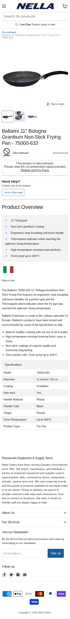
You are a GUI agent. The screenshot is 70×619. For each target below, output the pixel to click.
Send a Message (13, 192)
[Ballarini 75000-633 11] (7, 116)
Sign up (56, 553)
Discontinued (9, 32)
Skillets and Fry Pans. (35, 170)
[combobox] (35, 16)
